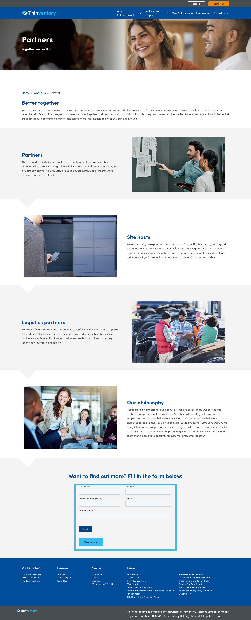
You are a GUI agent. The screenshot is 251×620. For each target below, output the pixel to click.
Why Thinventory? (125, 13)
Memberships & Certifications (105, 584)
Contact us (218, 3)
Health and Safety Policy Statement (196, 590)
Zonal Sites (62, 580)
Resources (202, 13)
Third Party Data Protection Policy (143, 596)
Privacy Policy (133, 593)
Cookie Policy (133, 577)
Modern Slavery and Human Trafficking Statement (150, 590)
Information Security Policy (139, 587)
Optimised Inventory (31, 574)
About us (220, 13)
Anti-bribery (132, 574)
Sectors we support (151, 13)
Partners (56, 92)
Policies (131, 567)
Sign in (196, 3)
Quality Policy (185, 593)
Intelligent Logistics (31, 580)
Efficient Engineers (30, 577)
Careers (95, 577)
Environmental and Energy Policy (194, 580)
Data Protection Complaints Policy (195, 577)
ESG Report (132, 584)
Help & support (64, 577)
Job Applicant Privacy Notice (192, 587)
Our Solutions (181, 13)
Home (26, 92)
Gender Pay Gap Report (190, 584)
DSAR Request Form (136, 580)
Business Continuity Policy (191, 574)
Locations (96, 580)
